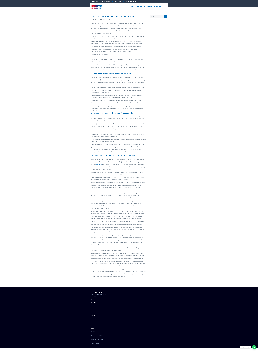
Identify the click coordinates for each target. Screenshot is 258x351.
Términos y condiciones (96, 343)
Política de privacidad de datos (98, 335)
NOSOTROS (139, 6)
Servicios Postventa (95, 322)
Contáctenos (94, 331)
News (109, 19)
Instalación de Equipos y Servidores (99, 318)
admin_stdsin (102, 19)
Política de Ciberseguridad (97, 339)
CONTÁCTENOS (158, 6)
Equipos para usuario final (97, 310)
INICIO (132, 6)
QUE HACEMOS (148, 6)
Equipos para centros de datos (98, 306)
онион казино (99, 164)
